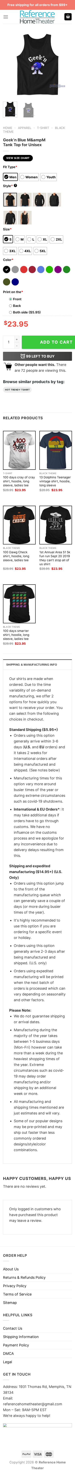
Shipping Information (21, 1337)
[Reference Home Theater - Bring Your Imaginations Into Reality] (38, 17)
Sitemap (10, 1303)
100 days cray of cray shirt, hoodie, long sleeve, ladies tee (19, 481)
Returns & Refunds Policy (24, 1277)
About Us (11, 1269)
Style (9, 186)
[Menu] (5, 17)
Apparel (24, 128)
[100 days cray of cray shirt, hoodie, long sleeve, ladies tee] (19, 450)
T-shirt (43, 128)
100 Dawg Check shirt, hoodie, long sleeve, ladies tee (16, 556)
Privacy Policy (14, 1286)
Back (17, 306)
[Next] (65, 64)
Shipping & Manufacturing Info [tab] (31, 664)
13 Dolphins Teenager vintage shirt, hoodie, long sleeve (55, 481)
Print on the (13, 292)
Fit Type (10, 167)
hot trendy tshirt (17, 389)
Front (17, 299)
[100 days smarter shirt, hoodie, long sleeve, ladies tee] (19, 604)
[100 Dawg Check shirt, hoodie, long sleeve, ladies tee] (19, 525)
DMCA (8, 1353)
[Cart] (68, 17)
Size (7, 229)
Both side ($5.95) (27, 312)
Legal (7, 1362)
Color (8, 260)
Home (7, 128)
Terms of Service (17, 1294)
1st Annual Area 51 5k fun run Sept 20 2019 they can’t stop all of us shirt (54, 558)
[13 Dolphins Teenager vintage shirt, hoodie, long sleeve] (56, 450)
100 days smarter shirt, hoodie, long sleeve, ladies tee (16, 635)
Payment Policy (16, 1345)
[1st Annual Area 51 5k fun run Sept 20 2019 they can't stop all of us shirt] (56, 525)
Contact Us (12, 1328)
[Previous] (9, 64)
